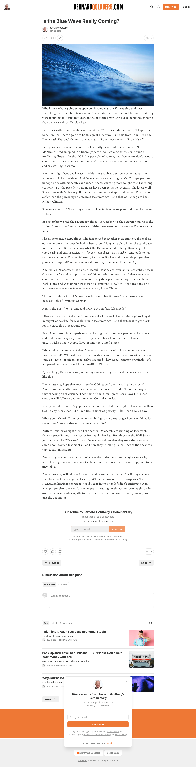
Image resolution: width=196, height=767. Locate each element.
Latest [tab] (54, 623)
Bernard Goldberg (59, 28)
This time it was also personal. (58, 635)
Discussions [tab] (66, 623)
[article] (98, 638)
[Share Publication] (158, 7)
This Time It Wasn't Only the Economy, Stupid (74, 631)
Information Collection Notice (97, 734)
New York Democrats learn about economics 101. (68, 661)
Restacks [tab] (62, 584)
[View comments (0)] (53, 38)
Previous (54, 562)
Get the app (113, 752)
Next (144, 562)
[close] (127, 680)
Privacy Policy (121, 734)
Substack (82, 760)
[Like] (45, 38)
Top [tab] (46, 623)
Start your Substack (89, 752)
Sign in (186, 6)
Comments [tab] (49, 584)
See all (48, 699)
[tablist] (55, 585)
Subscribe (170, 6)
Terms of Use (113, 731)
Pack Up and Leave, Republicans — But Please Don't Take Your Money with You (82, 655)
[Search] (152, 7)
